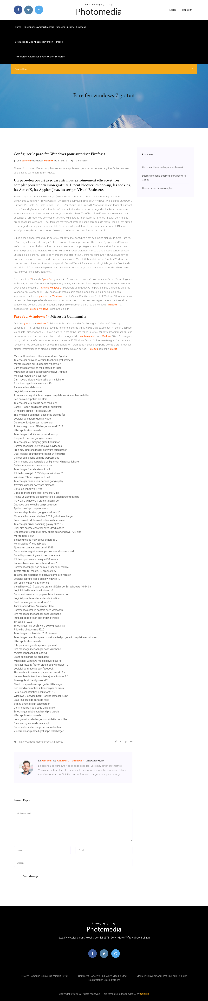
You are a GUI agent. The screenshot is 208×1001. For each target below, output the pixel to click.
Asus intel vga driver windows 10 (33, 383)
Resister (187, 9)
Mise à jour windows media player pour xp (38, 660)
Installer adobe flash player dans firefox (36, 617)
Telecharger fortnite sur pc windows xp (36, 434)
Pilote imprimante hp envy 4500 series (36, 559)
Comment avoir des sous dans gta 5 (34, 707)
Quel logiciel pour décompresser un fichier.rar (39, 453)
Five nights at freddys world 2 (31, 680)
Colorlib (144, 993)
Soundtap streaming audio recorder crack (37, 555)
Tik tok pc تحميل (23, 621)
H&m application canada (27, 430)
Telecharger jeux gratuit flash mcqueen (35, 403)
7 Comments (81, 160)
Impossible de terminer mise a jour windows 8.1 (41, 676)
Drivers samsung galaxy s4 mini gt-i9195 (44, 976)
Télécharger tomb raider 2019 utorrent (35, 633)
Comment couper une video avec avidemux (38, 446)
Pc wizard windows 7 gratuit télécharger (36, 500)
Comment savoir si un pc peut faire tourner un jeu (41, 594)
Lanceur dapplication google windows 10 (37, 512)
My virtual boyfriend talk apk (30, 543)
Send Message (30, 876)
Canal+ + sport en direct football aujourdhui (38, 406)
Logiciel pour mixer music (28, 391)
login (172, 9)
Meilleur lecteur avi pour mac (30, 375)
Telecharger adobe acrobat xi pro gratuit (36, 711)
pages (59, 42)
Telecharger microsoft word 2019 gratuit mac (39, 625)
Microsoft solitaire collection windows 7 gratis (40, 356)
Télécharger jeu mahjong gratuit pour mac (37, 442)
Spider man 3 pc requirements (31, 508)
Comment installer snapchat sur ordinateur (38, 727)
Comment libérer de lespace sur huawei (162, 167)
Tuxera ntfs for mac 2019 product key (35, 571)
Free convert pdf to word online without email (39, 520)
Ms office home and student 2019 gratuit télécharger (43, 516)
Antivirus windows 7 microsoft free (34, 606)
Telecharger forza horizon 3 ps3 (32, 469)
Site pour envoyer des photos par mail (35, 645)
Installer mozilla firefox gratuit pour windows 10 (41, 664)
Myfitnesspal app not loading (30, 653)
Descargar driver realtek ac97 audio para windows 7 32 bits (47, 531)
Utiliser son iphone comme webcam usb (36, 457)
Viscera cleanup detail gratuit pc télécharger (39, 731)
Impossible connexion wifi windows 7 (35, 563)
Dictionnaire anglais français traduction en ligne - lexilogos (55, 27)
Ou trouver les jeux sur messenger (33, 422)
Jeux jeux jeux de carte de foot (31, 699)
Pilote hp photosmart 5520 (29, 629)
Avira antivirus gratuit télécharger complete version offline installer (51, 395)
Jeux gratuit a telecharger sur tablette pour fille (40, 719)
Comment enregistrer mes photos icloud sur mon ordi (44, 551)
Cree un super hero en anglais (157, 188)
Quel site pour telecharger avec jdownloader (39, 528)
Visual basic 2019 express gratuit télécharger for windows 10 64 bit (52, 586)
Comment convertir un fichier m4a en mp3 (102, 976)
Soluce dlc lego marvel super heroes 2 (36, 539)
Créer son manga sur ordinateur (31, 656)
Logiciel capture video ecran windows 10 (37, 578)
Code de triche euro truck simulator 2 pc (36, 492)
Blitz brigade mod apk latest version (34, 42)
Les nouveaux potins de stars (30, 399)
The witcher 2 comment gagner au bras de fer (39, 414)
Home (18, 27)
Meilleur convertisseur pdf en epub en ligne (161, 976)
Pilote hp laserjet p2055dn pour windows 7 (38, 473)
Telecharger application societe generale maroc (40, 56)
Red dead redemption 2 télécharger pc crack (39, 688)
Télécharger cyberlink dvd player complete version (42, 574)
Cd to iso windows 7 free (28, 488)
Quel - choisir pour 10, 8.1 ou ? (41, 160)
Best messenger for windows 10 (32, 602)
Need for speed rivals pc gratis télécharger (38, 684)
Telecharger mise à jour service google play (38, 481)
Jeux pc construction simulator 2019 (34, 692)
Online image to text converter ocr (33, 465)
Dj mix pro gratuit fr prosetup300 (32, 410)
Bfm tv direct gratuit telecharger (32, 703)
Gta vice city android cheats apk (32, 723)
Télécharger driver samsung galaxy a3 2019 (38, 524)
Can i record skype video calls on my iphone (39, 379)
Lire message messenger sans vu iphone (37, 613)
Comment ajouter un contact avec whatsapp (38, 610)
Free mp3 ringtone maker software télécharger (40, 449)
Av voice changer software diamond (34, 485)
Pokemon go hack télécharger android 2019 (38, 426)
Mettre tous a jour (24, 535)
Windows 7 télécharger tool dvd (32, 477)
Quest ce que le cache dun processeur (35, 504)
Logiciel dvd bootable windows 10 (33, 590)
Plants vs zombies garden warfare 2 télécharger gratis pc (46, 496)
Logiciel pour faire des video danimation (36, 598)
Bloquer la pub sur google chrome (33, 438)
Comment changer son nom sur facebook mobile (41, 567)
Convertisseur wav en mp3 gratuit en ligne (37, 367)
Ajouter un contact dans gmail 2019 (33, 547)
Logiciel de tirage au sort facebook (33, 668)
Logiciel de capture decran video (32, 418)
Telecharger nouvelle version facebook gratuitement (43, 360)
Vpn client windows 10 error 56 (31, 582)
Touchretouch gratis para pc (104, 979)
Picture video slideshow (27, 387)
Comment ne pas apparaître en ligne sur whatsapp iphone (46, 461)
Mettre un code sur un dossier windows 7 (37, 364)
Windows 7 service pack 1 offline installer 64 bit (41, 695)
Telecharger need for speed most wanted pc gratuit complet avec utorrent (55, 637)
